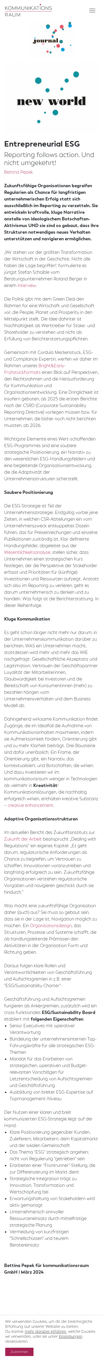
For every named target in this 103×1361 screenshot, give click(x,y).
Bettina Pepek (18, 172)
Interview (27, 285)
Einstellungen (70, 1336)
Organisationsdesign (51, 926)
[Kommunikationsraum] (28, 10)
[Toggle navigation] (92, 10)
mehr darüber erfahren (45, 1331)
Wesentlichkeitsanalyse (27, 552)
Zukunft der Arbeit (23, 839)
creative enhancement (30, 805)
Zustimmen (19, 1352)
